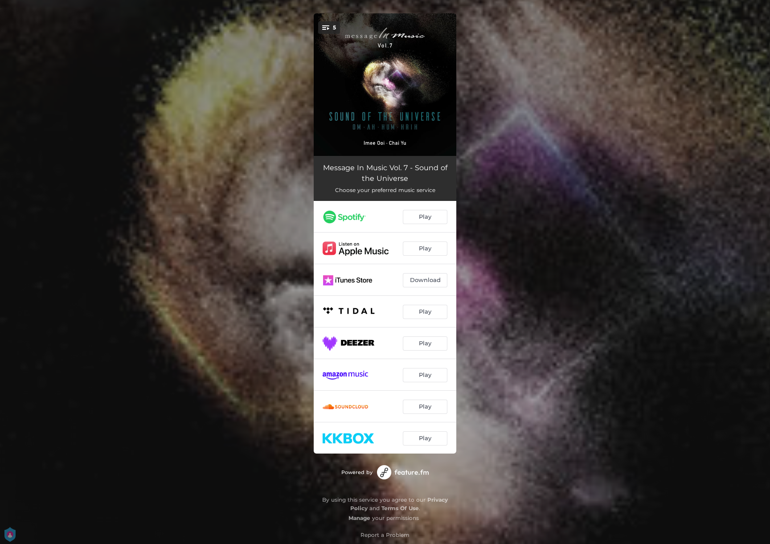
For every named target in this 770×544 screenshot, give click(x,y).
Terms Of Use (400, 508)
